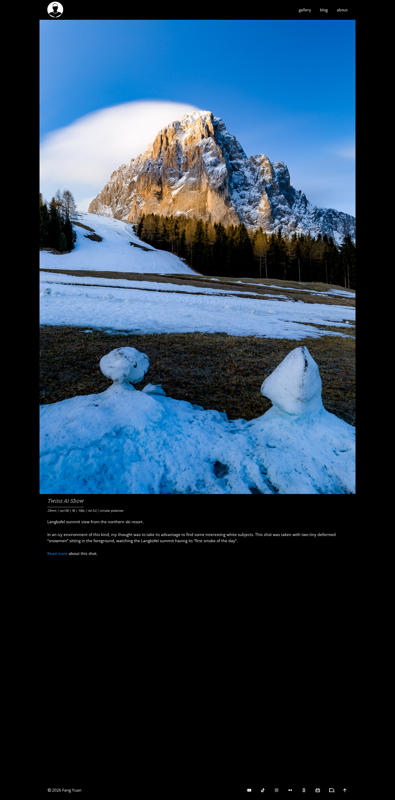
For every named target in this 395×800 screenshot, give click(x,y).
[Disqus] (197, 614)
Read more (57, 553)
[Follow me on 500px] (304, 790)
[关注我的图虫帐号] (331, 790)
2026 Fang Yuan (66, 790)
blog (324, 10)
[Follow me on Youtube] (249, 790)
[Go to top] (345, 790)
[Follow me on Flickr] (290, 790)
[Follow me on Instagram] (277, 790)
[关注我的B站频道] (318, 790)
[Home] (56, 13)
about (342, 10)
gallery (305, 10)
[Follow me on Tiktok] (263, 790)
